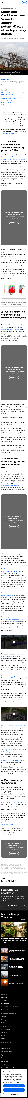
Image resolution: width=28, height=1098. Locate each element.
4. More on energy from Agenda (10, 104)
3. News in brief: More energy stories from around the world (13, 101)
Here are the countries (13, 796)
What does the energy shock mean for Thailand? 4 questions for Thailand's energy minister (14, 940)
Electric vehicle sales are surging (11, 802)
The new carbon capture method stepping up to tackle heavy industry (16, 967)
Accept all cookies (14, 1090)
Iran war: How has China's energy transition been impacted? (16, 975)
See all (24, 919)
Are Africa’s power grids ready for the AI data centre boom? (17, 951)
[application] (14, 642)
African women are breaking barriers (13, 554)
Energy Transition (8, 9)
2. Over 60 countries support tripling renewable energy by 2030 (11, 97)
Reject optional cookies (14, 1085)
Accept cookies (14, 222)
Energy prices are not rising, (10, 760)
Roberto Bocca (5, 79)
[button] (14, 642)
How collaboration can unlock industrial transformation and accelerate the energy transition (17, 960)
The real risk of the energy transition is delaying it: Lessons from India (16, 983)
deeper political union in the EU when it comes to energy (12, 656)
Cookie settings (14, 1094)
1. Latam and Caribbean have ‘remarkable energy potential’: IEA (13, 93)
